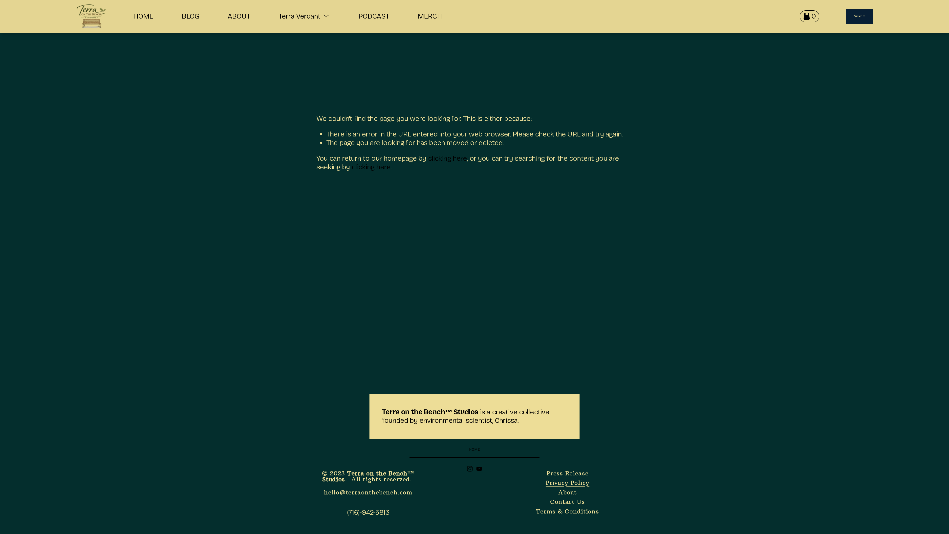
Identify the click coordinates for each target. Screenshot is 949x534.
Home (474, 449)
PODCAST (373, 16)
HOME (143, 16)
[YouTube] (479, 469)
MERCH (430, 16)
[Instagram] (470, 469)
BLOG (190, 16)
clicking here (447, 158)
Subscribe (859, 16)
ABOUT (239, 16)
